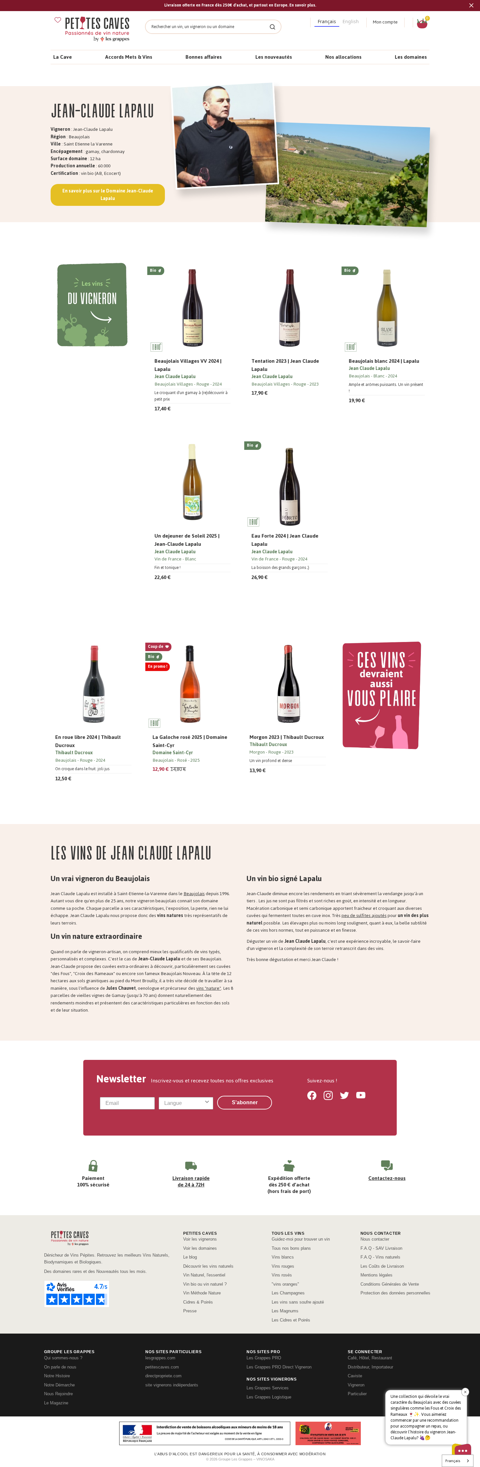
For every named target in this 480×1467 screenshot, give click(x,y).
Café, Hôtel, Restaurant (370, 1357)
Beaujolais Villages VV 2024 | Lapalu (187, 365)
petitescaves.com (162, 1367)
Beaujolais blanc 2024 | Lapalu (384, 361)
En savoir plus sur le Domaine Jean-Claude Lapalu (107, 195)
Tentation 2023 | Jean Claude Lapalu (285, 365)
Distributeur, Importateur (370, 1367)
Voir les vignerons (200, 1239)
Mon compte (385, 22)
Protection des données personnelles (395, 1293)
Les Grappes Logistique (269, 1397)
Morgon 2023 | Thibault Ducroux (286, 737)
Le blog (190, 1257)
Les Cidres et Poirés (291, 1320)
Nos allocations (343, 57)
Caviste (355, 1375)
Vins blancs (283, 1257)
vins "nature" (208, 988)
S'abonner (245, 1102)
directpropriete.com (163, 1375)
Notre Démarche (59, 1385)
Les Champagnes (288, 1293)
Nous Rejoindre (58, 1393)
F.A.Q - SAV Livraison (381, 1248)
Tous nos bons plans (291, 1248)
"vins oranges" (285, 1284)
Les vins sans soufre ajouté (298, 1302)
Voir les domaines (200, 1248)
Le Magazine (56, 1402)
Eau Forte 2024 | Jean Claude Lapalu (284, 540)
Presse (190, 1310)
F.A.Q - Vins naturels (380, 1257)
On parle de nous (60, 1367)
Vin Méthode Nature (202, 1293)
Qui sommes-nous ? (63, 1357)
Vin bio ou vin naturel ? (205, 1284)
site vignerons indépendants (171, 1385)
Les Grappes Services (268, 1387)
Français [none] (327, 21)
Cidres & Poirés (198, 1302)
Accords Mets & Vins (128, 57)
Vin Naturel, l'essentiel (204, 1275)
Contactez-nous (387, 1178)
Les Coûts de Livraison (382, 1266)
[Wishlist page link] (58, 20)
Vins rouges (283, 1266)
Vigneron (356, 1385)
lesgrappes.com (160, 1357)
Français (452, 1460)
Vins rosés (282, 1275)
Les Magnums (285, 1310)
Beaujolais (194, 893)
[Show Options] (207, 1103)
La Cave (62, 57)
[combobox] (184, 1103)
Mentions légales (376, 1275)
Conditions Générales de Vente (389, 1284)
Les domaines (411, 57)
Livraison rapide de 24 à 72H (191, 1181)
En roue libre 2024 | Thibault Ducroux (88, 741)
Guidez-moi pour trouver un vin (301, 1239)
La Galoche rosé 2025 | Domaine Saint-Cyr (189, 741)
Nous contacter (374, 1239)
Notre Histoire (57, 1375)
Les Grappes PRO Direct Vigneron (279, 1367)
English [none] (351, 21)
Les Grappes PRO (264, 1357)
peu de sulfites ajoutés (364, 915)
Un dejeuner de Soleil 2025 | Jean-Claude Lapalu (186, 540)
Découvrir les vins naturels (208, 1266)
